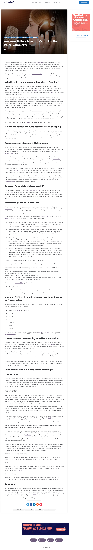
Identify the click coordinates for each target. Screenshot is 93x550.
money (28, 122)
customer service (37, 74)
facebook (42, 540)
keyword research (10, 334)
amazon (13, 37)
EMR (49, 418)
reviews (51, 163)
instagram (60, 540)
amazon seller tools (29, 509)
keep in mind (56, 159)
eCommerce (8, 209)
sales (35, 90)
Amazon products (10, 181)
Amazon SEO (19, 283)
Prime (11, 192)
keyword (15, 170)
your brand (51, 344)
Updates (55, 2)
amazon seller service (18, 509)
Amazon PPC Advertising (21, 37)
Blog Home (34, 2)
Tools (40, 2)
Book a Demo (84, 2)
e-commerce (39, 62)
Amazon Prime (37, 111)
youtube (51, 540)
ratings (18, 310)
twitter (34, 540)
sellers (34, 494)
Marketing (28, 435)
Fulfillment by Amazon (33, 190)
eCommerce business (45, 216)
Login (60, 2)
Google (40, 98)
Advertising (6, 37)
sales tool (48, 76)
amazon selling (38, 509)
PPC (36, 176)
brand (12, 137)
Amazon (51, 92)
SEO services (27, 492)
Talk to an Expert (81, 35)
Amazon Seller (9, 153)
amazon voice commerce (49, 509)
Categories (47, 2)
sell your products (10, 218)
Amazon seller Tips (33, 37)
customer (19, 470)
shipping (55, 115)
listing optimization (43, 332)
